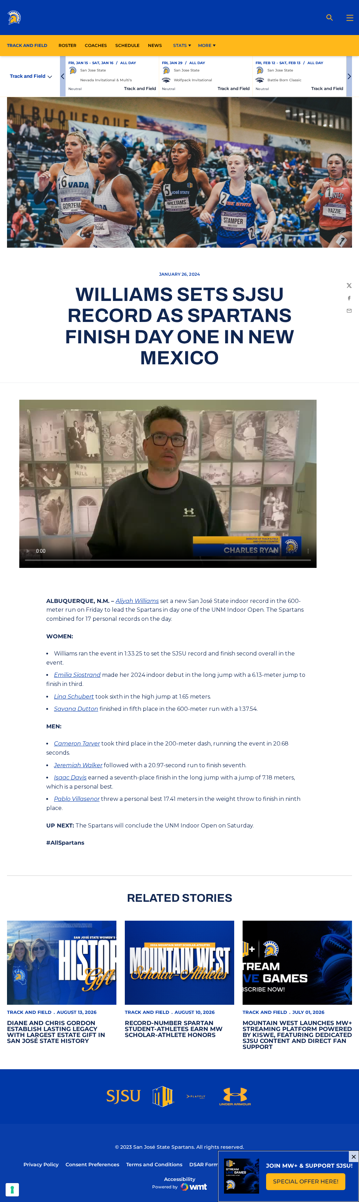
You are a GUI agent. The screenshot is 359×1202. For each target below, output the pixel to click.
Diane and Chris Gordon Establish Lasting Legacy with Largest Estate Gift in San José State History (56, 1031)
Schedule (127, 45)
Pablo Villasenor (77, 799)
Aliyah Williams (137, 601)
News (155, 45)
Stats (180, 45)
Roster (67, 45)
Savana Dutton (76, 709)
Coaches (96, 45)
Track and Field (29, 1012)
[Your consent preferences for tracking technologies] (12, 1189)
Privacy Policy (41, 1164)
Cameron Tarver (77, 743)
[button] (63, 76)
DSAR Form (204, 1164)
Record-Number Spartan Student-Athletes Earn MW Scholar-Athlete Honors (174, 1028)
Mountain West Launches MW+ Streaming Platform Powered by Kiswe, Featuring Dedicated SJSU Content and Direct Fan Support (297, 1034)
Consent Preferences (92, 1164)
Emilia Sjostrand (77, 675)
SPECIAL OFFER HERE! (309, 1183)
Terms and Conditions (154, 1164)
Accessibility (179, 1179)
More (204, 45)
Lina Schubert (74, 696)
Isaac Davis (70, 777)
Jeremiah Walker (78, 765)
